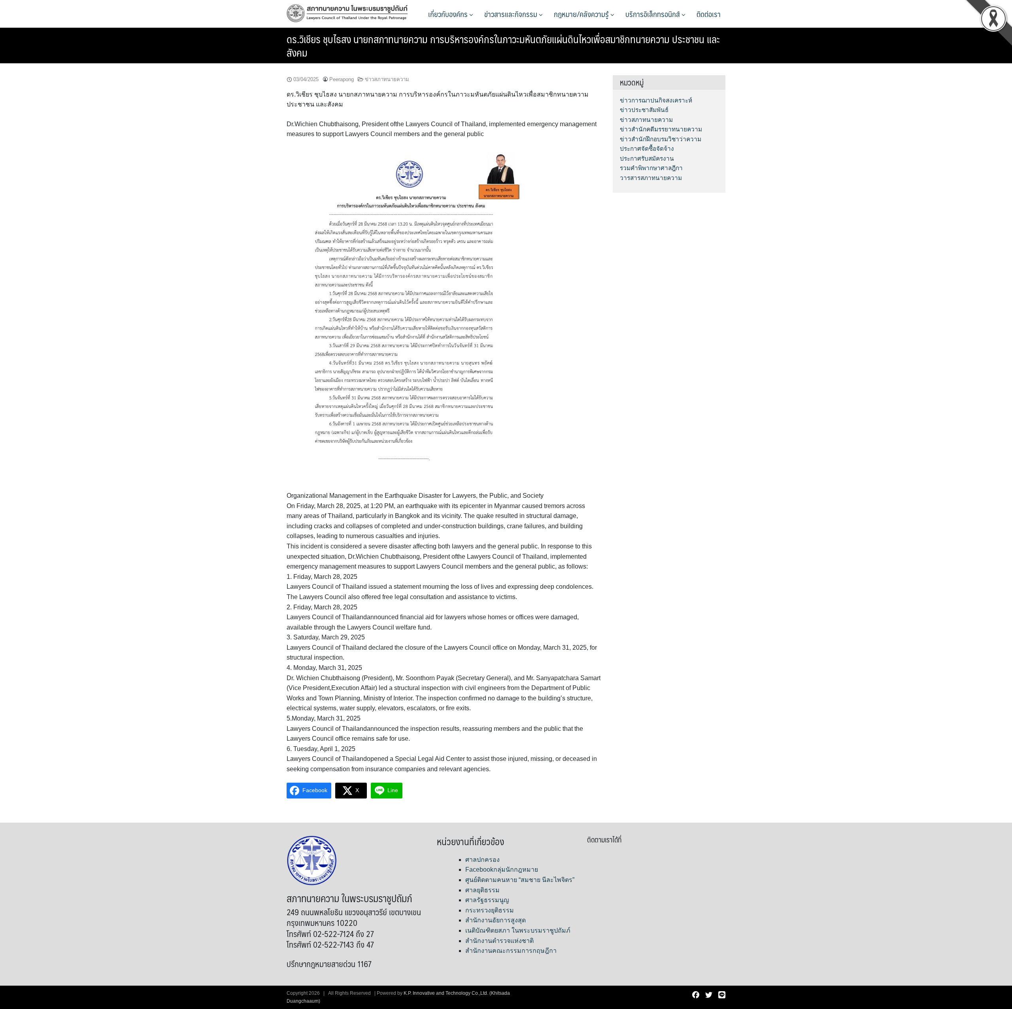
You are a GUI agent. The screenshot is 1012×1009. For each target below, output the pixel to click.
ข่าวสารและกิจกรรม (511, 14)
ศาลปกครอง (482, 859)
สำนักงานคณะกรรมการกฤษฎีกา (511, 950)
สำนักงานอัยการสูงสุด (495, 920)
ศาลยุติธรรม (482, 890)
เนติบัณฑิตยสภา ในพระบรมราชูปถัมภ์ (517, 930)
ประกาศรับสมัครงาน (647, 158)
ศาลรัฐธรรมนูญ (487, 900)
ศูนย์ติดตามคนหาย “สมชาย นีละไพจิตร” (519, 879)
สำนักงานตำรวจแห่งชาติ (499, 940)
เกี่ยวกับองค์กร (448, 14)
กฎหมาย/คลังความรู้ (582, 14)
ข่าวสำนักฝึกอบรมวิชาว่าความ (660, 139)
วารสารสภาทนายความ (651, 177)
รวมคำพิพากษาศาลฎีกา (651, 168)
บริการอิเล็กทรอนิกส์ (653, 14)
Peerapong (341, 79)
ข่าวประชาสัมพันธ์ (644, 109)
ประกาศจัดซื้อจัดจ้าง (647, 148)
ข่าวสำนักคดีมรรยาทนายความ (661, 129)
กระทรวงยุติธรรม (489, 910)
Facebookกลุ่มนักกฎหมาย (501, 869)
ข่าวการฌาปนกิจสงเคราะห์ (656, 100)
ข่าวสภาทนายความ (387, 79)
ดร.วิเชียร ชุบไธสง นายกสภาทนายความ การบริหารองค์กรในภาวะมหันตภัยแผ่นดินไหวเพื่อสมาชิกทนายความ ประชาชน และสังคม (503, 45)
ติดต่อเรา (709, 14)
